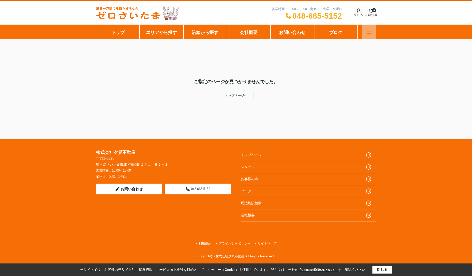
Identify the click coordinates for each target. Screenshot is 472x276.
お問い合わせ (292, 32)
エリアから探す (161, 32)
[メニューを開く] (369, 32)
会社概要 (249, 32)
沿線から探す (205, 32)
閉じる (382, 270)
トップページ (251, 155)
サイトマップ (267, 243)
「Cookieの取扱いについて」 (318, 270)
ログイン (358, 15)
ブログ (335, 32)
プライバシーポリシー (235, 243)
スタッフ (248, 167)
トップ (118, 32)
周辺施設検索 (251, 203)
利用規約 (205, 243)
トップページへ (236, 95)
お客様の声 (249, 179)
